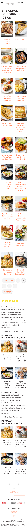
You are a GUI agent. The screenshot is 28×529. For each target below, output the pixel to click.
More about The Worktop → (14, 331)
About (14, 491)
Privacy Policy (14, 492)
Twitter (14, 515)
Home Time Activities (19, 495)
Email (14, 516)
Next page (7, 292)
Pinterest (14, 512)
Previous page (9, 280)
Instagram (14, 511)
